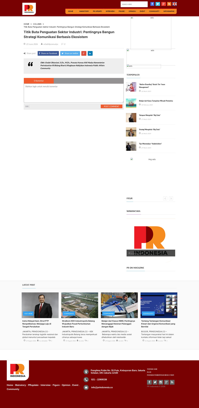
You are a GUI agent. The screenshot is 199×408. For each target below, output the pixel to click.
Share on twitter (71, 53)
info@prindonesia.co (102, 387)
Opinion (132, 11)
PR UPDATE (97, 11)
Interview (110, 11)
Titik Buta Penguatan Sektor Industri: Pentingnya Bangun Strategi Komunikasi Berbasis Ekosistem (67, 27)
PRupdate (33, 385)
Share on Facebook (49, 53)
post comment (111, 106)
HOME (70, 11)
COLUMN (37, 24)
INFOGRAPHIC (169, 11)
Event (142, 11)
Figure (122, 11)
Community (154, 11)
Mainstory (20, 385)
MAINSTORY (84, 11)
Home (10, 385)
